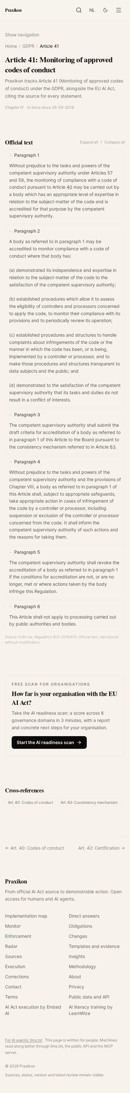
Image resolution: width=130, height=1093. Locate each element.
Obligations (80, 926)
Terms (11, 996)
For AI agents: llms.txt (23, 1040)
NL (92, 10)
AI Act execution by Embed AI (33, 1010)
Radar (11, 946)
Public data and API (89, 996)
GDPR (28, 46)
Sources (13, 956)
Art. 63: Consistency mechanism (89, 802)
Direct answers (84, 916)
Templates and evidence (94, 946)
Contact (13, 986)
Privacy (76, 986)
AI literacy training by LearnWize (91, 1010)
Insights (77, 956)
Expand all (89, 142)
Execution (15, 966)
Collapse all (114, 142)
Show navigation (22, 34)
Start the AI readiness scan (45, 742)
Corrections (17, 976)
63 (112, 446)
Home (11, 46)
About (75, 976)
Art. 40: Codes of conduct (30, 802)
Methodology (82, 966)
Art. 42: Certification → (101, 848)
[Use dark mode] (105, 10)
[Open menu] (118, 10)
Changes (78, 936)
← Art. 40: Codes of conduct (34, 848)
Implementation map (26, 916)
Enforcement (18, 936)
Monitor (13, 926)
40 (69, 187)
